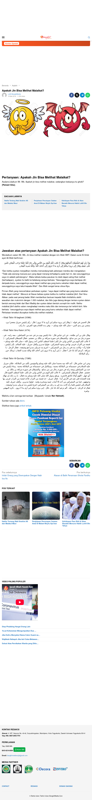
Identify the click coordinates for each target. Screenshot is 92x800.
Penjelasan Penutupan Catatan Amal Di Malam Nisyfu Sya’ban (44, 522)
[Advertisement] (46, 17)
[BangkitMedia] (46, 36)
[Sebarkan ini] (71, 95)
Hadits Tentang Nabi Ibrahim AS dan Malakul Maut (15, 522)
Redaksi (34, 786)
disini (22, 400)
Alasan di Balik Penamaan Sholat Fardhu (72, 474)
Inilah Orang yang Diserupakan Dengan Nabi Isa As (22, 475)
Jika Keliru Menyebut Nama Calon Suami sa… (21, 635)
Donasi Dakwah (65, 786)
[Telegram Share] (82, 95)
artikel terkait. (25, 405)
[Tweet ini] (77, 95)
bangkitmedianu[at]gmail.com (17, 755)
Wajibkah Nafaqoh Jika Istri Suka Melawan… (20, 639)
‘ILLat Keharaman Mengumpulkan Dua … (19, 631)
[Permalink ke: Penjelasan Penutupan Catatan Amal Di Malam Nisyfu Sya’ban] (46, 506)
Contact (5, 786)
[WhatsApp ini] (87, 95)
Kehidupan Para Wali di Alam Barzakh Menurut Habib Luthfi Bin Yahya (74, 203)
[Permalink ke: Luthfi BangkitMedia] (4, 94)
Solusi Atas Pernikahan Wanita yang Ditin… (20, 643)
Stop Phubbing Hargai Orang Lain (16, 626)
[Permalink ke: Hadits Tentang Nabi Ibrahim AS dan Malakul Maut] (16, 506)
